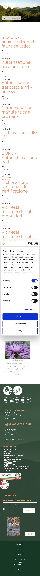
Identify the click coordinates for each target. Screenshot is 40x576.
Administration (10, 457)
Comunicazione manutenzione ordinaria (17, 112)
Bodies (7, 453)
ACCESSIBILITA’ (20, 559)
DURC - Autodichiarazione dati (19, 157)
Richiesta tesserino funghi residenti (17, 236)
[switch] (34, 287)
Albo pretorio (10, 465)
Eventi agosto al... (17, 360)
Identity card (10, 449)
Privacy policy (10, 461)
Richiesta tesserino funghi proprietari (17, 211)
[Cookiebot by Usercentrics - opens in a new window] (28, 243)
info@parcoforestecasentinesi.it (15, 439)
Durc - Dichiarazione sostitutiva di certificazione (15, 184)
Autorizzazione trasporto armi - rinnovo (17, 87)
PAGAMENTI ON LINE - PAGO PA (15, 469)
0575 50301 (11, 418)
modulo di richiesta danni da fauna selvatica (19, 41)
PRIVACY (8, 509)
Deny (20, 331)
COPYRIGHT (20, 554)
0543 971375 (11, 434)
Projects (8, 463)
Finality (7, 451)
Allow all (20, 316)
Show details (28, 310)
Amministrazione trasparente (17, 467)
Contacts (8, 471)
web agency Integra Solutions (20, 570)
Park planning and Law (14, 455)
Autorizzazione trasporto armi (16, 64)
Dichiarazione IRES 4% (20, 134)
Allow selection (20, 324)
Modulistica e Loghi (12, 459)
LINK (20, 562)
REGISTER (30, 534)
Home (5, 18)
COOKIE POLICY (20, 544)
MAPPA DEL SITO (20, 565)
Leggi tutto (17, 374)
